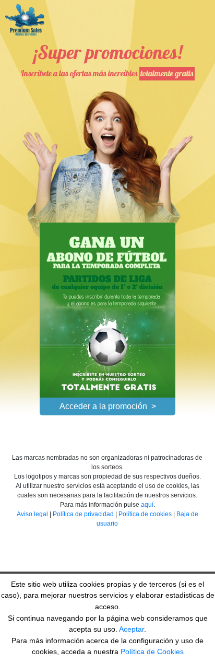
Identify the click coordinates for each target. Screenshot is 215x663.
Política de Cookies (152, 651)
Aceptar (131, 629)
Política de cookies (145, 514)
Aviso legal (32, 514)
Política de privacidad (83, 514)
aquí (147, 504)
